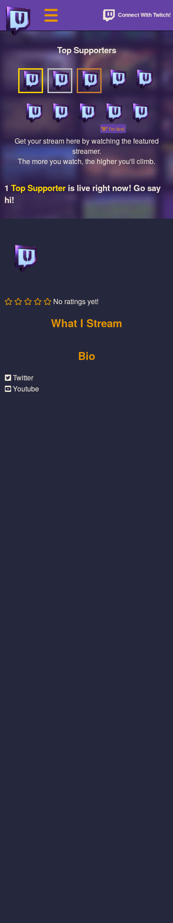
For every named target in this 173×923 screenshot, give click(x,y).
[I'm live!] (113, 113)
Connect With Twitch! (144, 15)
